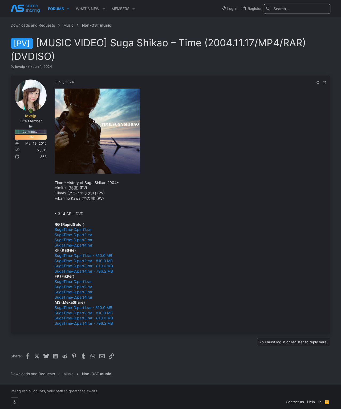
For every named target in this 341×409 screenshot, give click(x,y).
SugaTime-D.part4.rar (73, 245)
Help (311, 402)
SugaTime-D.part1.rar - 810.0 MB (83, 255)
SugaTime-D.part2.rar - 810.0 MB (84, 260)
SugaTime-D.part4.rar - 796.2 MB (84, 271)
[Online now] (30, 110)
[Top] (319, 402)
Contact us (295, 402)
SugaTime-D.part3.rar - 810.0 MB (84, 266)
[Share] (317, 82)
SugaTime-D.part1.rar (73, 229)
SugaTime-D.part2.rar (73, 234)
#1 (324, 82)
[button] (68, 9)
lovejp (20, 66)
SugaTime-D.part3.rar (73, 239)
